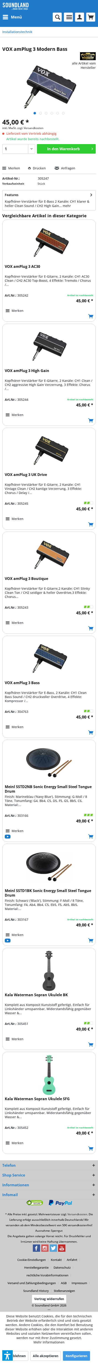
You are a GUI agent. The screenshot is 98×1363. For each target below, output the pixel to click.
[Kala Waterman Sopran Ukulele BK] (49, 970)
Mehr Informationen (49, 1342)
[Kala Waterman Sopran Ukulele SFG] (49, 1074)
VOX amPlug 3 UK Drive (26, 474)
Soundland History (36, 1291)
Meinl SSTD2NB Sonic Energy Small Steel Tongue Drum (48, 789)
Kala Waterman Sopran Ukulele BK (36, 995)
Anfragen (67, 168)
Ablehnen (18, 1356)
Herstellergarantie (36, 1267)
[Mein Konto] (79, 17)
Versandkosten (77, 1214)
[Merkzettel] (68, 17)
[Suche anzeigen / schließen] (57, 17)
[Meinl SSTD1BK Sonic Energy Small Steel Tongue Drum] (49, 866)
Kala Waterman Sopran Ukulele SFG (37, 1099)
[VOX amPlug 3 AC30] (49, 242)
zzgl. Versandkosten (30, 128)
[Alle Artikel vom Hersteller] (88, 56)
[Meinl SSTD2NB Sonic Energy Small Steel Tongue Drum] (49, 762)
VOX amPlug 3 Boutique (26, 578)
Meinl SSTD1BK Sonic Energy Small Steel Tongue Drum (48, 892)
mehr (67, 206)
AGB (64, 1283)
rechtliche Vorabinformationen (47, 1275)
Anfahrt (72, 1260)
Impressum (79, 1283)
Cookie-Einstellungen (31, 1260)
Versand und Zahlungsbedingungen (32, 1283)
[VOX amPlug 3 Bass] (49, 658)
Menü (16, 17)
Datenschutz (62, 1267)
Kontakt (56, 1260)
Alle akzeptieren (45, 1356)
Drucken (39, 168)
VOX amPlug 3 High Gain (27, 370)
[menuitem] (12, 17)
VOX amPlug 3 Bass (22, 682)
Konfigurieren (76, 1356)
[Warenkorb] (90, 17)
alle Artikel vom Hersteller (84, 65)
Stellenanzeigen (64, 1291)
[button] (7, 1355)
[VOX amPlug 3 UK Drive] (49, 450)
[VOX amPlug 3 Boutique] (49, 554)
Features (11, 195)
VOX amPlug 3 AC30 (22, 266)
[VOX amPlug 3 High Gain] (49, 346)
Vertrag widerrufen (49, 1299)
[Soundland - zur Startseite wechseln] (15, 6)
